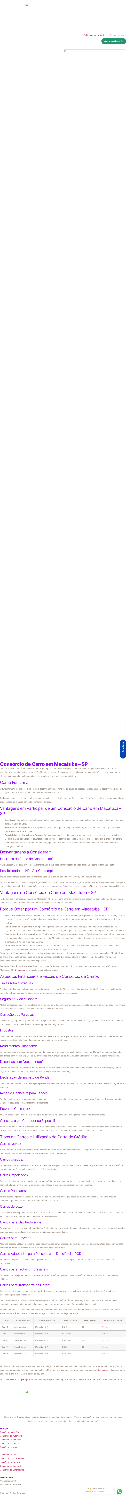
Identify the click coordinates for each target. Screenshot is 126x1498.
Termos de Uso (117, 35)
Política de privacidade (94, 35)
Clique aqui (94, 886)
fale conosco (102, 1370)
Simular (105, 1327)
